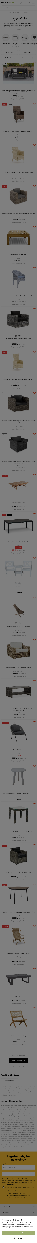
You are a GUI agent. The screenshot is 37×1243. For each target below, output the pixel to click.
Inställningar (18, 1238)
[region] (18, 1229)
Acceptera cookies (18, 1233)
